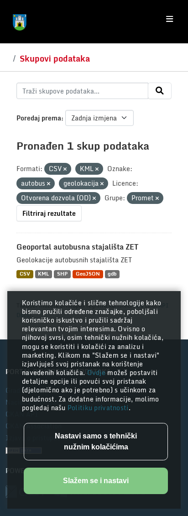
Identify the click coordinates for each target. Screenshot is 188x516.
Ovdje (97, 372)
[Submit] (160, 91)
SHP (62, 274)
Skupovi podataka (55, 58)
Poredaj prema (38, 118)
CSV (25, 274)
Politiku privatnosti (98, 407)
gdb (112, 274)
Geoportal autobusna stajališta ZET (77, 247)
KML (43, 274)
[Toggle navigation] (169, 19)
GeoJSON (88, 274)
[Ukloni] (65, 169)
